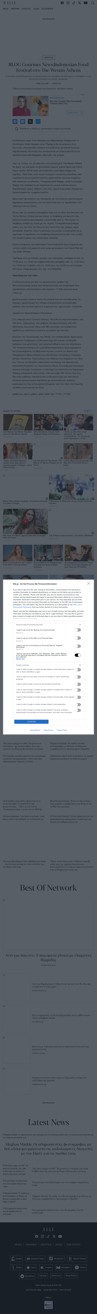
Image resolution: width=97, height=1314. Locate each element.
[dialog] (48, 657)
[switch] (78, 629)
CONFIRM (31, 722)
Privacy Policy (62, 730)
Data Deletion (35, 730)
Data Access (48, 730)
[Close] (89, 584)
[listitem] (48, 624)
